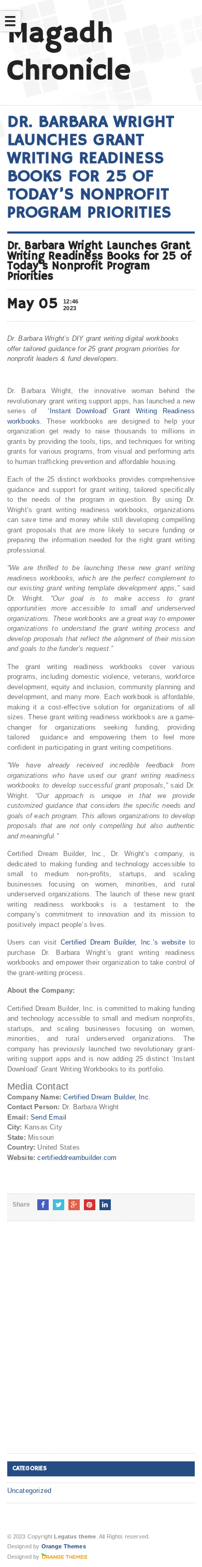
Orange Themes (63, 1546)
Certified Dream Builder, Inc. (107, 1097)
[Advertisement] (101, 1345)
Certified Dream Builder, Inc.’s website (123, 942)
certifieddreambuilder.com (77, 1158)
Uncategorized (29, 1491)
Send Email (48, 1117)
